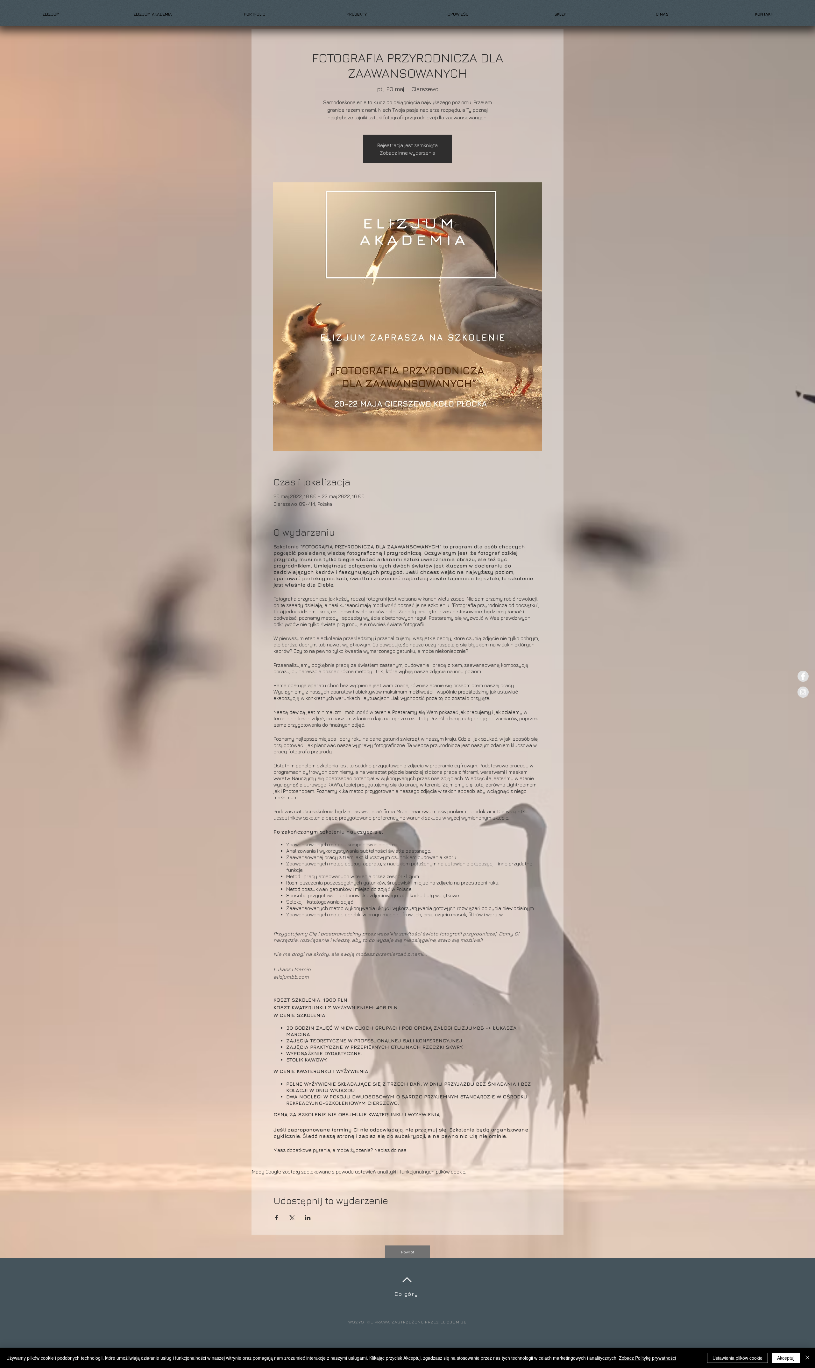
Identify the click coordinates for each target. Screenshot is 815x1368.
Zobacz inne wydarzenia (407, 153)
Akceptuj (785, 1358)
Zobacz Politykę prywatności (647, 1358)
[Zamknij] (807, 1358)
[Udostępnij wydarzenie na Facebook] (276, 1217)
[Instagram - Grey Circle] (803, 692)
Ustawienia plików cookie (737, 1358)
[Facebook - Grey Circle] (803, 676)
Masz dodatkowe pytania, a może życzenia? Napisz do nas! (340, 1150)
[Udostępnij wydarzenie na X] (292, 1217)
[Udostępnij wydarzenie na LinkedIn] (308, 1217)
